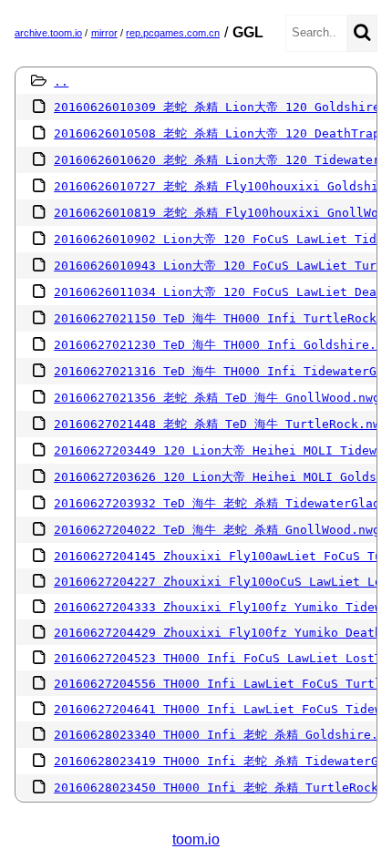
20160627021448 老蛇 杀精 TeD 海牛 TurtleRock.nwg (220, 424)
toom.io (196, 839)
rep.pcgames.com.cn (173, 32)
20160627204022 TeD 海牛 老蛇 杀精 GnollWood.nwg (217, 530)
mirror (104, 32)
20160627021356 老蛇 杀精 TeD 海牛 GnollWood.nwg (217, 397)
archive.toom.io (48, 32)
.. (61, 81)
